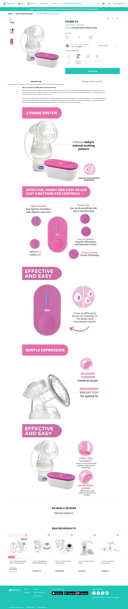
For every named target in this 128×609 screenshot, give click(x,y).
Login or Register (119, 4)
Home (10, 14)
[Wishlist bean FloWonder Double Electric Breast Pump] (26, 535)
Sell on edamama (39, 592)
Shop (26, 589)
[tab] (36, 82)
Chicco (68, 28)
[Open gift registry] (103, 4)
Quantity (68, 33)
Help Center (37, 595)
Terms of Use (30, 607)
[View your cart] (109, 4)
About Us (36, 589)
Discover (27, 592)
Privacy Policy (42, 607)
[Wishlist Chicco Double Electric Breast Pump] (72, 535)
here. (117, 597)
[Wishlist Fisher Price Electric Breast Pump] (117, 535)
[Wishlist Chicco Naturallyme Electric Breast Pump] (49, 535)
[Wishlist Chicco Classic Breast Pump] (95, 535)
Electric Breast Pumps (24, 14)
